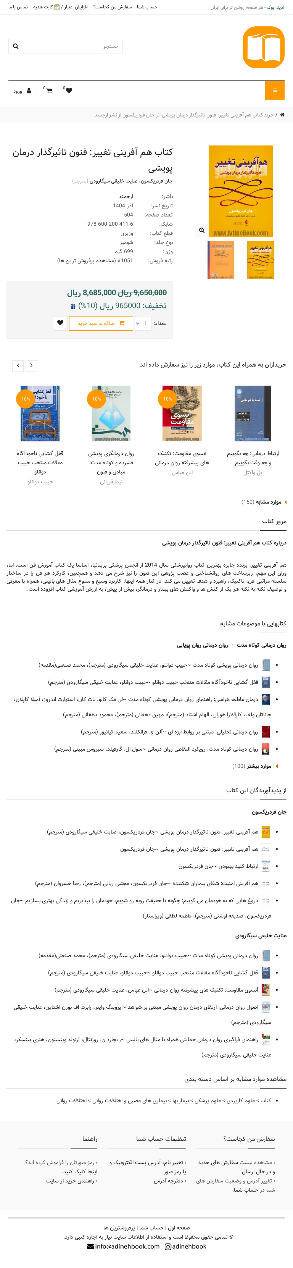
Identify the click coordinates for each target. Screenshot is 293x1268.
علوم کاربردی (241, 1100)
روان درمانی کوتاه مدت (262, 645)
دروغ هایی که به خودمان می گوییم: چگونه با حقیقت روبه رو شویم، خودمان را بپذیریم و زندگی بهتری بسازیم (142, 900)
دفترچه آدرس (168, 1181)
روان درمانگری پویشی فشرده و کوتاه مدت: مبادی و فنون (111, 463)
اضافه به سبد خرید (97, 323)
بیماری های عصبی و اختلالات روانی (129, 1100)
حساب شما (147, 7)
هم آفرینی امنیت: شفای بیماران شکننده (216, 883)
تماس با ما (18, 7)
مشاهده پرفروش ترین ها (86, 260)
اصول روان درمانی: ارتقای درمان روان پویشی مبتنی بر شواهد (194, 1007)
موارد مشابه (268, 502)
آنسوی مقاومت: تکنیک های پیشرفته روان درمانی (182, 458)
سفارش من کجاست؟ (112, 7)
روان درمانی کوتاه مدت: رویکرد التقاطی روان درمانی (204, 749)
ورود (18, 91)
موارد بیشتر (259, 766)
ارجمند (126, 196)
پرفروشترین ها (119, 1227)
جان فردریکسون (157, 181)
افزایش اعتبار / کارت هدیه (60, 7)
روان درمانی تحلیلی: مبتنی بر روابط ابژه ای (214, 732)
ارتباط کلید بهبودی (239, 866)
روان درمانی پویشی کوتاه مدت (226, 665)
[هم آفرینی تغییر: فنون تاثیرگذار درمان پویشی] (201, 230)
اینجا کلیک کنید (80, 1171)
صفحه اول (179, 1227)
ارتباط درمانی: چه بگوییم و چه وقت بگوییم (253, 458)
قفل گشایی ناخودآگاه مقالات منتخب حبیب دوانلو (40, 463)
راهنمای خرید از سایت (70, 1181)
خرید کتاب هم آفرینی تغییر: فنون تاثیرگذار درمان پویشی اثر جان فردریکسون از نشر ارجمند (184, 115)
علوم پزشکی (208, 1100)
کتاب (266, 1100)
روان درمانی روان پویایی (202, 645)
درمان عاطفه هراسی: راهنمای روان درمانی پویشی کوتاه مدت (194, 699)
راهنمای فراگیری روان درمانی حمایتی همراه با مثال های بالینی (193, 1039)
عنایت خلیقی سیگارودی (114, 181)
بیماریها (180, 1100)
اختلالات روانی (71, 1100)
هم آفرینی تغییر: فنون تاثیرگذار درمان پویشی (210, 832)
